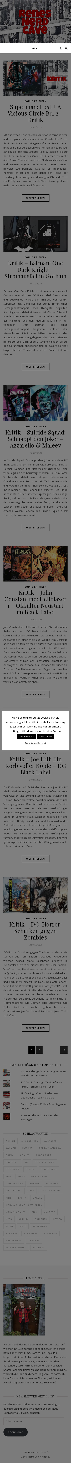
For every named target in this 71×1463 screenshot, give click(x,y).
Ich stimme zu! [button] (26, 736)
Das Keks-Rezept (35, 743)
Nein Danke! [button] (45, 736)
